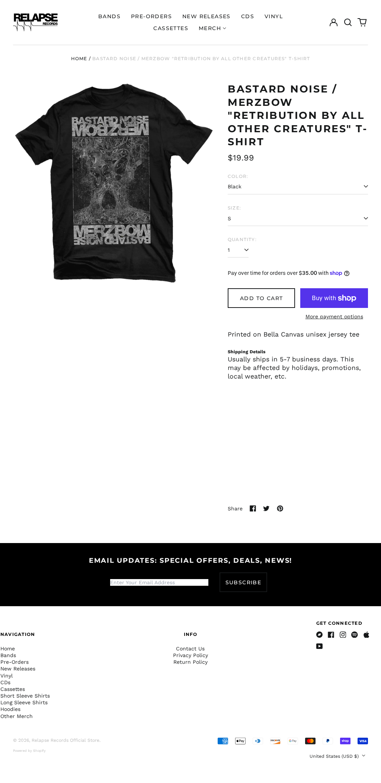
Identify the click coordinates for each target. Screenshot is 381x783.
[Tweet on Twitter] (266, 508)
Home (79, 58)
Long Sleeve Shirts (24, 702)
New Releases (206, 16)
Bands (109, 16)
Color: (238, 176)
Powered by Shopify (29, 751)
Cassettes (170, 28)
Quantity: (242, 239)
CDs (247, 16)
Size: (234, 208)
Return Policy (190, 662)
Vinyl (274, 16)
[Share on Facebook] (253, 508)
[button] (348, 22)
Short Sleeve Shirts (25, 696)
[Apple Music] (366, 634)
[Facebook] (331, 634)
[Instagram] (343, 634)
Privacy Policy (190, 655)
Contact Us (190, 649)
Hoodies (10, 709)
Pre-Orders (151, 16)
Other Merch (16, 716)
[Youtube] (319, 646)
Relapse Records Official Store (65, 740)
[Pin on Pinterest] (280, 508)
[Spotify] (354, 634)
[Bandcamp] (319, 634)
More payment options (334, 316)
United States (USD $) (335, 756)
